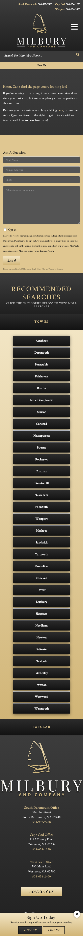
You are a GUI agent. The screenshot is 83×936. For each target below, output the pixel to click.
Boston (41, 388)
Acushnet (42, 340)
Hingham (41, 613)
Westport (41, 518)
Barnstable (41, 364)
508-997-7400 (45, 4)
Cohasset (41, 578)
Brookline (41, 566)
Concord (41, 424)
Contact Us (41, 892)
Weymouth (41, 708)
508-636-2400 (73, 9)
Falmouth (41, 507)
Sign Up (30, 930)
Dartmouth (41, 352)
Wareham (41, 495)
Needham (41, 625)
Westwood (41, 696)
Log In (53, 930)
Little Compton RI (41, 400)
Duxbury (41, 602)
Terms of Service (54, 269)
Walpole (41, 661)
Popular (41, 727)
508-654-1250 (73, 4)
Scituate (41, 649)
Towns (41, 321)
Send (11, 260)
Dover (41, 590)
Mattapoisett (41, 435)
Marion (41, 412)
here (60, 110)
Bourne (41, 447)
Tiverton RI (41, 483)
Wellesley (41, 673)
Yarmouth (41, 554)
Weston (42, 685)
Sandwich (41, 542)
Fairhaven (41, 376)
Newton (41, 637)
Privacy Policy (46, 250)
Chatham (41, 471)
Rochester (41, 459)
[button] (78, 54)
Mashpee (41, 530)
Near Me (41, 65)
